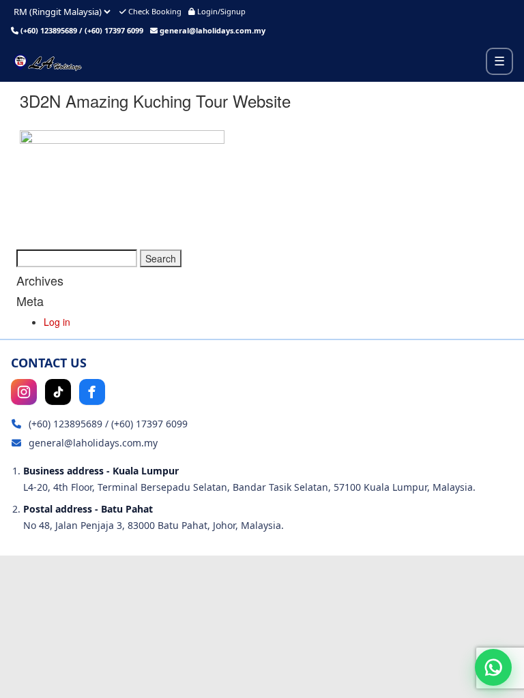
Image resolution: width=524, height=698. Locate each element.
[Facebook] (92, 392)
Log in (57, 322)
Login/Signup (220, 11)
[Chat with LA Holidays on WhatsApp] (493, 667)
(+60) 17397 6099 (114, 30)
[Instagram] (24, 392)
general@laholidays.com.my (212, 30)
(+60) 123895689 (48, 30)
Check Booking (153, 11)
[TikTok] (58, 392)
